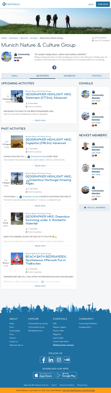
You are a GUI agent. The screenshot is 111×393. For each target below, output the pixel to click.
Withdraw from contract (63, 345)
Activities (42, 75)
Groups (33, 38)
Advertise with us (16, 345)
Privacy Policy (82, 385)
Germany (13, 38)
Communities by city (36, 327)
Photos (96, 75)
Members (69, 75)
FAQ (54, 323)
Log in (91, 4)
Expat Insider (58, 338)
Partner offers (58, 330)
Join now (103, 4)
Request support (59, 327)
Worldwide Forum (35, 330)
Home (4, 38)
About (11, 323)
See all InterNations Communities (78, 390)
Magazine (57, 334)
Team (11, 327)
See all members (96, 207)
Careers (12, 338)
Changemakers (85, 327)
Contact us (13, 341)
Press (11, 334)
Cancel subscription (61, 341)
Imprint (54, 385)
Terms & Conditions (67, 385)
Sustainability (14, 330)
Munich (24, 38)
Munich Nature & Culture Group (38, 91)
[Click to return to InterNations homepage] (11, 4)
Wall (15, 75)
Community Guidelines (88, 323)
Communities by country (38, 323)
